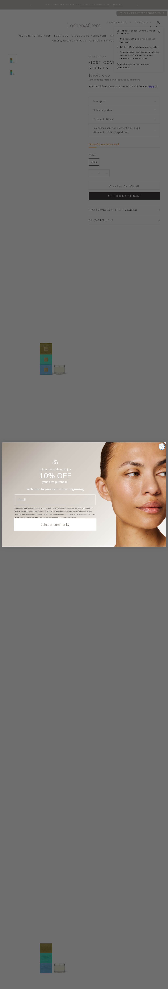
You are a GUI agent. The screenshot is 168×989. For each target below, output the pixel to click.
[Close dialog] (162, 446)
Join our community (55, 524)
